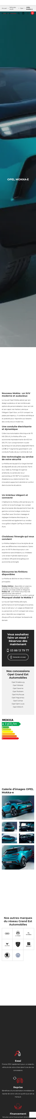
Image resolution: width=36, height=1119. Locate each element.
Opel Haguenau (18, 698)
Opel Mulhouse (18, 694)
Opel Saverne (18, 688)
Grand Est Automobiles (9, 13)
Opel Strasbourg (18, 682)
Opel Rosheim (18, 691)
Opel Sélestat (18, 685)
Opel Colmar (18, 701)
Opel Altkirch (18, 707)
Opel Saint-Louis (18, 704)
